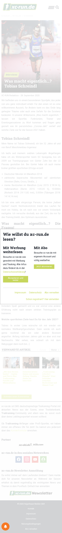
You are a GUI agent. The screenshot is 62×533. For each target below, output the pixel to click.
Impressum (20, 292)
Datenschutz (35, 292)
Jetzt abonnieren (44, 266)
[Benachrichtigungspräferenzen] (5, 526)
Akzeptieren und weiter (15, 279)
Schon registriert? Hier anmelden (42, 299)
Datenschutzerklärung (14, 271)
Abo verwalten (52, 292)
